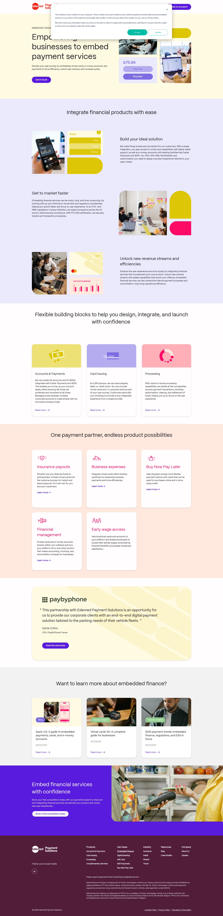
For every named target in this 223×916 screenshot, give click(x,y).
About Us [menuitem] (185, 851)
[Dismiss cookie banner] (167, 9)
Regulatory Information (181, 910)
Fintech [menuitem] (146, 860)
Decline (158, 32)
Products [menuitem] (90, 847)
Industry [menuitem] (147, 847)
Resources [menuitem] (166, 847)
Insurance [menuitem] (147, 851)
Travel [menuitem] (145, 864)
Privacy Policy (164, 910)
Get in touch (41, 80)
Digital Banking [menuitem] (123, 855)
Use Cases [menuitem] (122, 847)
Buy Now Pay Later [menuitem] (125, 868)
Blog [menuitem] (163, 851)
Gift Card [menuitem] (121, 860)
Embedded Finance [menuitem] (125, 851)
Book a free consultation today (50, 814)
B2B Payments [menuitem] (123, 864)
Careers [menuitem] (185, 855)
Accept (137, 32)
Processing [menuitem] (91, 860)
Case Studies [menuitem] (166, 855)
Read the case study (55, 646)
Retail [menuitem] (145, 855)
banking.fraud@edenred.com (126, 877)
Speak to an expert (178, 7)
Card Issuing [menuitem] (91, 855)
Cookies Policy (151, 910)
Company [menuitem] (186, 847)
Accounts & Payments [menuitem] (95, 851)
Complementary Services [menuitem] (97, 864)
